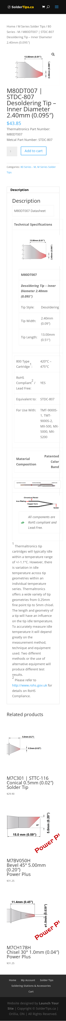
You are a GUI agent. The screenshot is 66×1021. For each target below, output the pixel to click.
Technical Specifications (33, 224)
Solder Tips (46, 980)
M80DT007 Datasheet (30, 211)
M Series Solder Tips (31, 26)
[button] (53, 54)
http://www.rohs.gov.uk (29, 685)
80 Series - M (28, 167)
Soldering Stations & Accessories (31, 985)
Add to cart (34, 150)
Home (11, 26)
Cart (31, 991)
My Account (28, 980)
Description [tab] (19, 190)
